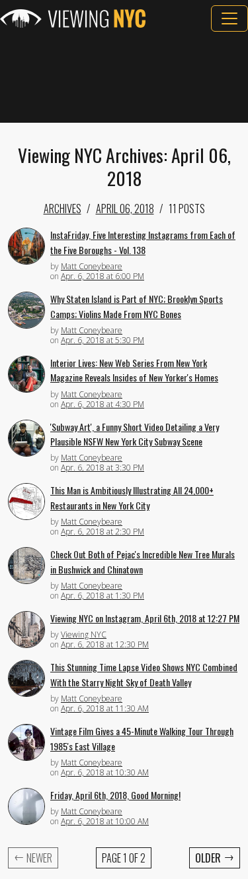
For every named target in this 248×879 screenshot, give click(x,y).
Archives (62, 208)
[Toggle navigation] (229, 18)
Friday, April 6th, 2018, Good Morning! (115, 795)
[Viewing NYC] (72, 18)
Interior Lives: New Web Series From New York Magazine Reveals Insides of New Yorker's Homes (134, 370)
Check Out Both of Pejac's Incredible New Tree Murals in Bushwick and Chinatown (142, 561)
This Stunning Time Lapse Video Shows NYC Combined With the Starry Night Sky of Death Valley (143, 674)
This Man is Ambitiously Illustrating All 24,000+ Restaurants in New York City (132, 497)
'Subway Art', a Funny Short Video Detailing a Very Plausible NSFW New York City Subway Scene (134, 434)
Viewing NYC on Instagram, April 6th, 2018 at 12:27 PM (144, 618)
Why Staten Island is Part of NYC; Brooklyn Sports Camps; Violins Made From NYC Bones (136, 306)
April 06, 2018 (125, 208)
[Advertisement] (124, 77)
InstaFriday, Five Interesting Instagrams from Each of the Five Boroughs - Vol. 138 (142, 242)
